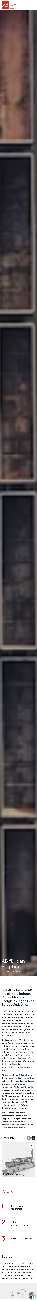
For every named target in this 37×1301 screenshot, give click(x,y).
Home (3, 972)
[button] (29, 1138)
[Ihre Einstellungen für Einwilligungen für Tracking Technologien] (33, 1297)
